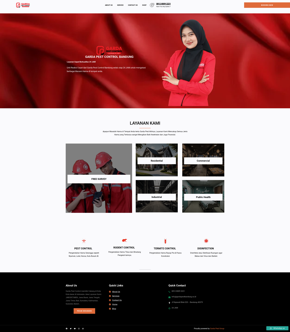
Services (115, 296)
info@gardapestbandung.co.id (184, 297)
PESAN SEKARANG (84, 311)
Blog (114, 309)
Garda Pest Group (217, 328)
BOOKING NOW (267, 5)
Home (114, 304)
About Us (116, 291)
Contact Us (117, 300)
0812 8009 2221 (163, 3)
